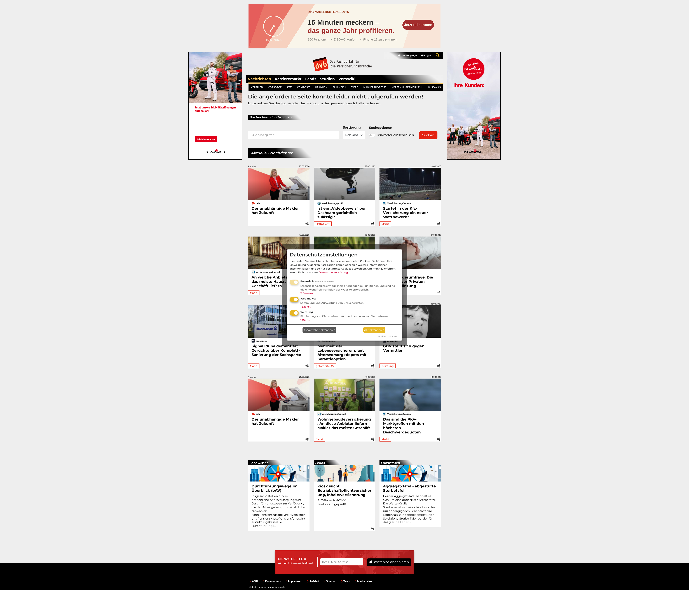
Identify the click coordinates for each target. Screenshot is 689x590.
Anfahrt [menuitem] (314, 581)
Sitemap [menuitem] (331, 581)
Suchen (428, 135)
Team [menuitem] (346, 581)
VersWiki (346, 79)
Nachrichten (259, 79)
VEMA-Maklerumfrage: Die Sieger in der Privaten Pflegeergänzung (408, 281)
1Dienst (305, 306)
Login (427, 55)
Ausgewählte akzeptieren (319, 330)
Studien (327, 79)
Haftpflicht (323, 224)
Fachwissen (259, 463)
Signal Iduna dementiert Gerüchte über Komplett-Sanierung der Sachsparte (276, 350)
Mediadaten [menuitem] (364, 581)
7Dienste (306, 293)
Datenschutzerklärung (333, 272)
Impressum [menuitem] (295, 581)
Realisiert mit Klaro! (388, 336)
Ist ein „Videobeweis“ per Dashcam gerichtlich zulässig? (341, 212)
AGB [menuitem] (255, 581)
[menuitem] (406, 55)
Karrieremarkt (288, 79)
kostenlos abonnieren (391, 562)
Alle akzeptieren (374, 330)
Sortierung (352, 127)
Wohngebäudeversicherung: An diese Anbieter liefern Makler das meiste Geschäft (344, 423)
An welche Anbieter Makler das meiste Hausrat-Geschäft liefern (277, 281)
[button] (307, 223)
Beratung (387, 366)
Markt (385, 224)
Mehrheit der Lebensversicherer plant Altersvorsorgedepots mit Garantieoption (342, 352)
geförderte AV (325, 366)
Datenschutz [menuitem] (273, 581)
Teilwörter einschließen (395, 135)
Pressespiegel (409, 55)
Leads (310, 79)
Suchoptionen (380, 128)
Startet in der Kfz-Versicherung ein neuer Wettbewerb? (405, 212)
